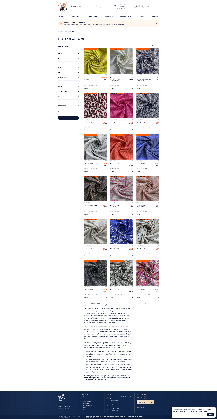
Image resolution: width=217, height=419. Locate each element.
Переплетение (62, 105)
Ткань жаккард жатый (90, 205)
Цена (60, 53)
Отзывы (142, 16)
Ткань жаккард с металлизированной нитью (142, 206)
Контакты (155, 16)
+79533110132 (114, 400)
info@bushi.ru (101, 7)
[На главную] (68, 397)
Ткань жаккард (88, 122)
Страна (60, 82)
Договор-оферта (90, 416)
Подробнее (207, 411)
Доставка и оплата (126, 16)
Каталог (61, 16)
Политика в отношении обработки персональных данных (110, 416)
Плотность (62, 91)
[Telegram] (138, 397)
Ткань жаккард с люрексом (115, 205)
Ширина (61, 86)
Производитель (62, 77)
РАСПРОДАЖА (76, 16)
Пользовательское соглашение (135, 416)
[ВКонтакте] (141, 397)
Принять (210, 414)
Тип (59, 58)
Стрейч (60, 101)
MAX (145, 397)
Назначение (61, 63)
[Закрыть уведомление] (156, 23)
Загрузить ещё (95, 303)
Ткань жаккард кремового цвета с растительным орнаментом (115, 80)
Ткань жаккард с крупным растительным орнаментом (143, 79)
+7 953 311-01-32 (102, 5)
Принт (59, 67)
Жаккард (112, 122)
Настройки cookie (90, 417)
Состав (60, 96)
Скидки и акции (92, 16)
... (151, 304)
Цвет (59, 72)
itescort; (157, 416)
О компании (109, 16)
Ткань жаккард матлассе (88, 78)
